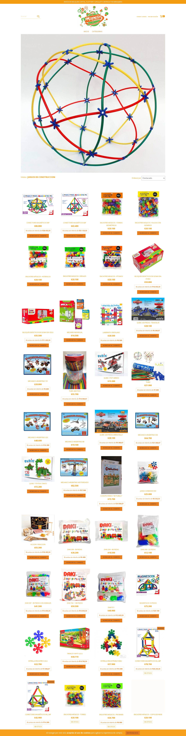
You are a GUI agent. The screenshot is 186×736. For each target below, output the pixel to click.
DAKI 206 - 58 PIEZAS (74, 549)
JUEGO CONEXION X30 (148, 491)
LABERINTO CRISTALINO (111, 332)
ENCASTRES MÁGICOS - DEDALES (74, 276)
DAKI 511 (111, 607)
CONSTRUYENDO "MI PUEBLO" (111, 496)
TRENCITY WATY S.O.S (74, 653)
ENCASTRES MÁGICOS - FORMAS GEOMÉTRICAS (111, 224)
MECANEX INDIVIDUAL (74, 332)
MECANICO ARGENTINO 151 (38, 381)
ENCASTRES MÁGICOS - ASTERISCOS (38, 276)
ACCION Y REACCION (37, 544)
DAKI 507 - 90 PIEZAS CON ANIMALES (38, 603)
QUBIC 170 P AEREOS (111, 378)
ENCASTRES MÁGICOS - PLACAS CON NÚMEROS (148, 224)
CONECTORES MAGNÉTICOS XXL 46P (148, 661)
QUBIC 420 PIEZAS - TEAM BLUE (148, 323)
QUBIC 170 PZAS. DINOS (38, 484)
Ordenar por (136, 178)
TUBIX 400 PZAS (74, 391)
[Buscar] (38, 16)
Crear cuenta (141, 17)
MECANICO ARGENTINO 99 (74, 442)
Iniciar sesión (153, 17)
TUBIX (148, 382)
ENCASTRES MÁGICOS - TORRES (75, 714)
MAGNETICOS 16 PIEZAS (148, 603)
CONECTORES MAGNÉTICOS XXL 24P (38, 714)
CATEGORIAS (97, 31)
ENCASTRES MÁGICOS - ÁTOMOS (111, 276)
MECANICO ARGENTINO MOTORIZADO (74, 482)
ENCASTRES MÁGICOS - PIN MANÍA (111, 715)
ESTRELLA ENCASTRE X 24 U (38, 661)
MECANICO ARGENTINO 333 (148, 435)
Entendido (133, 733)
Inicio (86, 31)
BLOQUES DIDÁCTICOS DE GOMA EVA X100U (148, 277)
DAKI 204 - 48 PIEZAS (111, 549)
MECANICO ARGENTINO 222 (38, 437)
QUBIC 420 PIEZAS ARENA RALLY (111, 435)
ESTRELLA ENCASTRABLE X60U (111, 661)
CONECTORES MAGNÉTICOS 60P (74, 223)
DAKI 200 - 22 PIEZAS (148, 549)
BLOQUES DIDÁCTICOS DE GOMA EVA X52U (38, 332)
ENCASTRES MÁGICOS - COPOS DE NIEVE (148, 714)
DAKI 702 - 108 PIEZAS (74, 603)
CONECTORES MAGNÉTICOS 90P (38, 223)
